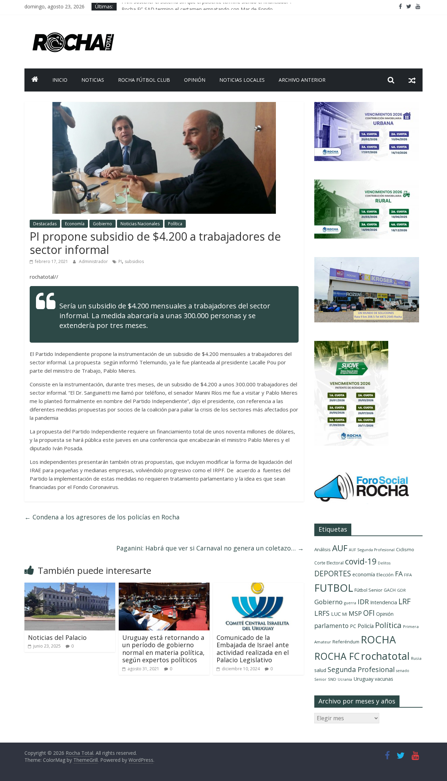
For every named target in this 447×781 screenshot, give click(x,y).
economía (363, 574)
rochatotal (385, 656)
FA (399, 573)
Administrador (94, 261)
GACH (390, 590)
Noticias (92, 79)
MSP (355, 613)
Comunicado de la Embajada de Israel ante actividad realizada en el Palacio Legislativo (253, 648)
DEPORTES (332, 573)
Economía (75, 224)
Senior (320, 679)
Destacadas (45, 224)
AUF (339, 548)
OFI (369, 613)
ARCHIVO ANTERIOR (302, 79)
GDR (401, 590)
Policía (366, 626)
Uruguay (363, 678)
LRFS (322, 613)
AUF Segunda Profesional (372, 549)
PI (120, 261)
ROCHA (378, 640)
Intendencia (383, 602)
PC (353, 626)
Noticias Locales (242, 79)
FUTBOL (333, 587)
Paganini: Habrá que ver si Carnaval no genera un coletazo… (210, 548)
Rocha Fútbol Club (144, 79)
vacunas (384, 679)
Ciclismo (405, 549)
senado (402, 670)
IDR (363, 601)
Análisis (322, 549)
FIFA (408, 574)
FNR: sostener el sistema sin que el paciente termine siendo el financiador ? (207, 6)
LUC (336, 613)
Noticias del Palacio (57, 637)
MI (344, 614)
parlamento (331, 625)
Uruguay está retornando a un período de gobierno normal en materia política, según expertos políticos (163, 648)
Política (175, 224)
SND (332, 679)
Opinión (194, 79)
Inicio (59, 79)
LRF (404, 601)
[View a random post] (412, 80)
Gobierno (102, 224)
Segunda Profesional (361, 669)
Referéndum (345, 641)
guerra (350, 602)
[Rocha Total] (34, 80)
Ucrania (345, 679)
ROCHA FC (337, 656)
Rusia (416, 658)
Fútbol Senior (368, 590)
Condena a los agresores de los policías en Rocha (101, 517)
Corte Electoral (329, 563)
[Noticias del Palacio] (69, 587)
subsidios (134, 261)
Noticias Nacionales (140, 224)
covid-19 (360, 561)
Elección (385, 574)
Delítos (384, 563)
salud (320, 670)
